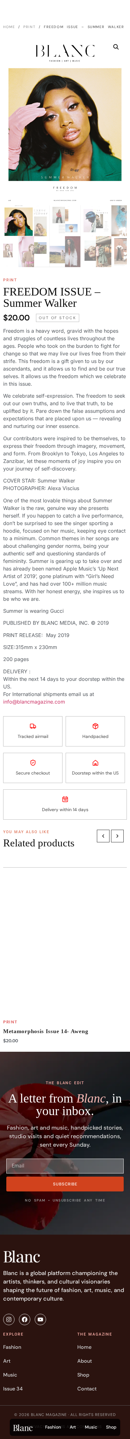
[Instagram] (9, 1319)
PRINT (29, 27)
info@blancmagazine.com (34, 702)
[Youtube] (40, 1319)
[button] (116, 47)
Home (9, 27)
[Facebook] (24, 1319)
